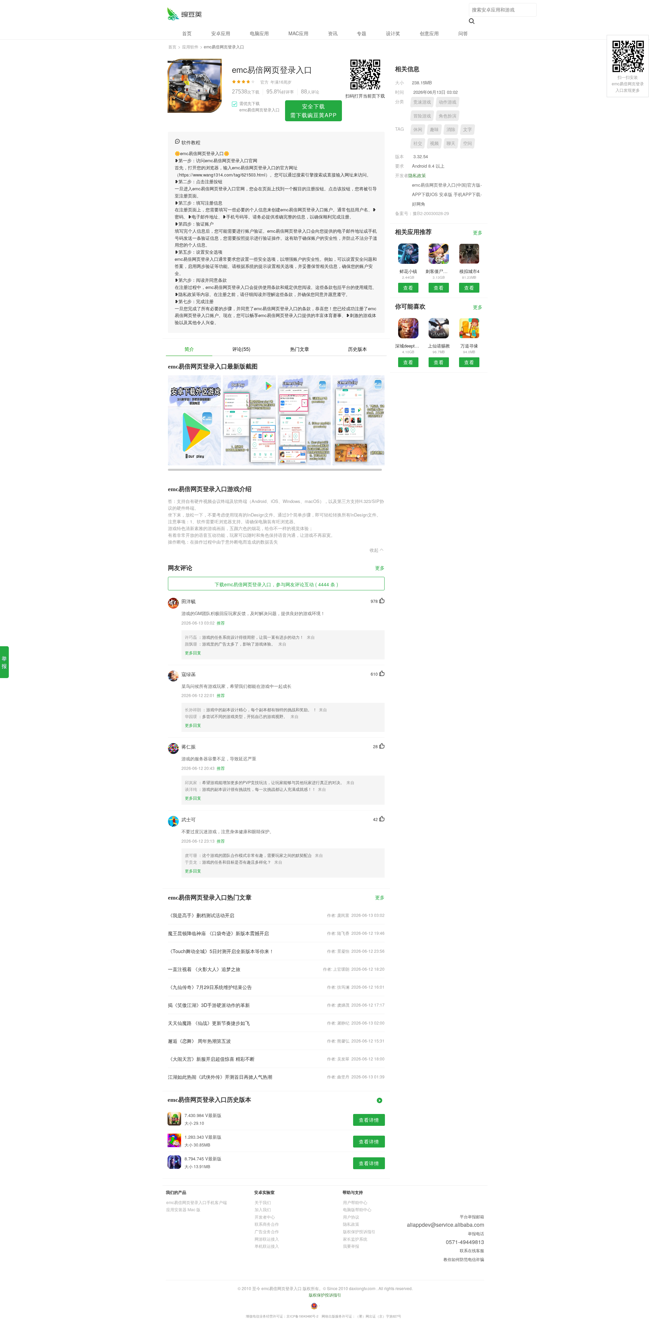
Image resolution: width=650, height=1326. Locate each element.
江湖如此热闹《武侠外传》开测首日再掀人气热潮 (220, 1076)
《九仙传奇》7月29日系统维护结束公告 (210, 987)
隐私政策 (417, 175)
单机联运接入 (267, 1246)
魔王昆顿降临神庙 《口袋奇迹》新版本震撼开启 (218, 933)
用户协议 (351, 1217)
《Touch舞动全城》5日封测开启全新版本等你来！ (221, 951)
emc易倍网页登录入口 (184, 13)
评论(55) (241, 348)
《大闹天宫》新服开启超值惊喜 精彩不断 (211, 1058)
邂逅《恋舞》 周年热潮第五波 (199, 1040)
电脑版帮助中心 (357, 1209)
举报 (4, 662)
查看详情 (369, 1119)
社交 (417, 143)
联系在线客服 (472, 1250)
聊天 (451, 143)
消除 (451, 129)
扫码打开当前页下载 (365, 95)
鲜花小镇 (408, 271)
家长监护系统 (355, 1239)
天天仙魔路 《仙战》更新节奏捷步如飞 (209, 1022)
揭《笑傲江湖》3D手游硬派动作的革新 (209, 1005)
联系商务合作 (267, 1224)
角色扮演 (447, 115)
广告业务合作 (267, 1231)
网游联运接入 (267, 1239)
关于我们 (263, 1202)
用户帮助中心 (355, 1202)
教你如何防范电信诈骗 (463, 1259)
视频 (434, 143)
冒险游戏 (422, 115)
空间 (467, 143)
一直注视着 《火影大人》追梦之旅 (204, 969)
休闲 (417, 129)
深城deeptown (408, 345)
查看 (408, 287)
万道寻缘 (469, 345)
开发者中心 (265, 1217)
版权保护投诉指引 (359, 1231)
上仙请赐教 (439, 345)
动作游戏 (447, 102)
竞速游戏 (422, 102)
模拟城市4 (469, 271)
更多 (380, 568)
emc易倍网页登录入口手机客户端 (196, 1202)
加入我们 (263, 1209)
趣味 (434, 129)
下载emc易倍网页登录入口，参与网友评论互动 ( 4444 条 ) (276, 584)
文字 (467, 129)
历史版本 (357, 348)
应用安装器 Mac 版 (183, 1209)
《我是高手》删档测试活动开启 (201, 915)
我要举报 (351, 1246)
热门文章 (299, 348)
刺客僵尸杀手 (439, 271)
